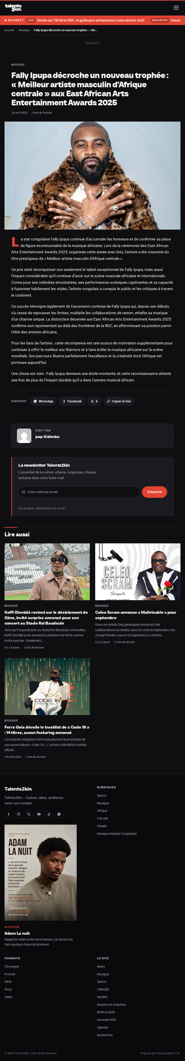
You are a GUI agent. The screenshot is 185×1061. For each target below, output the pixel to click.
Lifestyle (103, 989)
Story (8, 989)
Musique (24, 30)
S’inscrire (154, 492)
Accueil (9, 30)
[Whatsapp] (59, 814)
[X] (29, 814)
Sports (101, 796)
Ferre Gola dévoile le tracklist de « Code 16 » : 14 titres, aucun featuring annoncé (47, 729)
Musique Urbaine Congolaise (117, 834)
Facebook (74, 401)
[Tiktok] (49, 814)
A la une (102, 818)
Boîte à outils (106, 1012)
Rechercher (105, 1035)
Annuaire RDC (106, 1020)
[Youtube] (39, 814)
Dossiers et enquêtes (111, 1005)
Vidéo (8, 997)
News (101, 967)
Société (102, 997)
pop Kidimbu (47, 436)
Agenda (102, 1027)
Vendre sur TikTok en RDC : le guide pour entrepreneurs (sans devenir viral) (86, 20)
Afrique (102, 811)
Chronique (12, 967)
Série (8, 982)
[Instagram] (19, 814)
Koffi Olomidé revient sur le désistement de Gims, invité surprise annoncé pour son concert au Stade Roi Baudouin (46, 617)
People (101, 826)
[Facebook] (9, 814)
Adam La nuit (17, 933)
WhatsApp (46, 401)
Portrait (10, 974)
